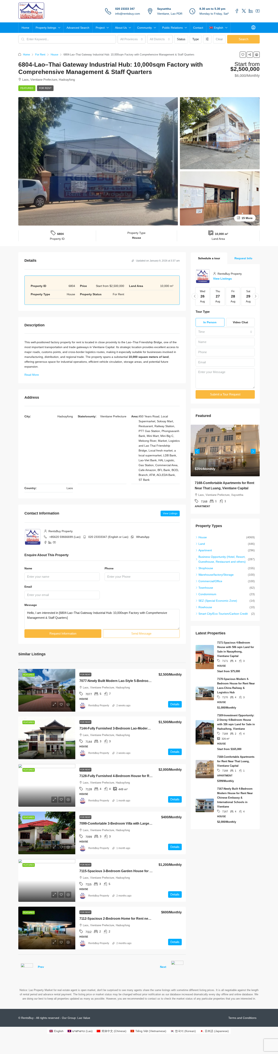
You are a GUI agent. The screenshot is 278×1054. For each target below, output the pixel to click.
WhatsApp (142, 536)
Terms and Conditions (242, 1017)
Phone (109, 568)
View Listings (170, 513)
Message (30, 605)
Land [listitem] (201, 543)
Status (181, 39)
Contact (198, 27)
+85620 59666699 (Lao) (65, 536)
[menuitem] (253, 27)
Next (163, 966)
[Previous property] (27, 966)
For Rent (40, 54)
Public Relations (172, 27)
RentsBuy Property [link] (98, 705)
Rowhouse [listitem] (205, 607)
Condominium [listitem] (207, 594)
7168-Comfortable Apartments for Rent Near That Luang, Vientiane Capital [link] (235, 761)
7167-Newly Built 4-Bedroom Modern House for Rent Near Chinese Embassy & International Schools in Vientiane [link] (235, 797)
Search (243, 39)
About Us (121, 27)
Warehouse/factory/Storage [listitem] (216, 574)
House (54, 54)
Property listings (46, 27)
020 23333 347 (125, 8)
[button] (243, 55)
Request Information (62, 633)
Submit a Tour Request (225, 394)
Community (144, 27)
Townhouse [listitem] (205, 587)
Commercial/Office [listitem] (210, 581)
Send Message (141, 633)
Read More (31, 374)
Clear (219, 39)
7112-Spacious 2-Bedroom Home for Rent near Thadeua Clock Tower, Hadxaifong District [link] (148, 918)
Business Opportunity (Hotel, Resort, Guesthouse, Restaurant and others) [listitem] (222, 559)
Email (28, 586)
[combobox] (132, 39)
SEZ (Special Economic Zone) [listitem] (217, 600)
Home (25, 27)
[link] (46, 690)
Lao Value (83, 1017)
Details (174, 704)
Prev (41, 966)
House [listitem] (202, 537)
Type (195, 39)
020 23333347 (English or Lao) (108, 536)
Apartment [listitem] (205, 550)
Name (28, 568)
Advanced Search (78, 27)
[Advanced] (207, 39)
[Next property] (177, 967)
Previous (197, 451)
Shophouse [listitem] (205, 568)
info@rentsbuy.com (127, 13)
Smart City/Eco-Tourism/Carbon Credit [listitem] (223, 613)
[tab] (209, 258)
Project (100, 27)
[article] (225, 469)
